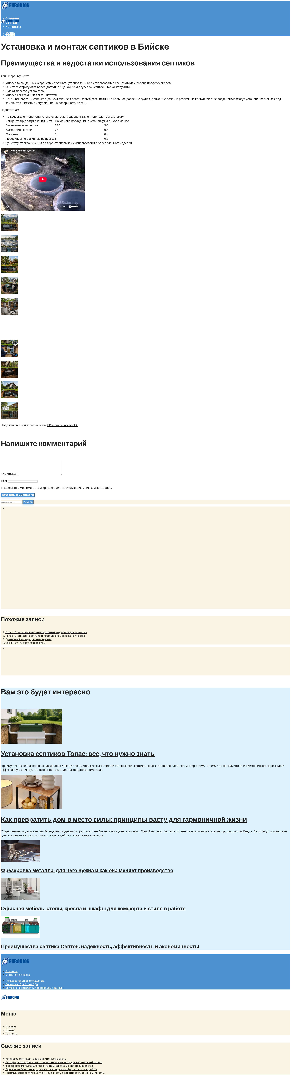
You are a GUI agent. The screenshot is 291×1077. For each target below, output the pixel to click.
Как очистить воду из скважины (25, 642)
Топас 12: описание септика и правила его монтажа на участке (45, 635)
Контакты (13, 27)
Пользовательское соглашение (24, 980)
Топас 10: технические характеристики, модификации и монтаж (46, 632)
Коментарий (9, 474)
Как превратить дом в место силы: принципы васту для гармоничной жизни (124, 820)
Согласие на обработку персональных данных (34, 987)
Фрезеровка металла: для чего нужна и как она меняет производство (87, 870)
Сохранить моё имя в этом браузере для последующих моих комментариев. (58, 488)
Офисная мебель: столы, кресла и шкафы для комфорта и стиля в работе (93, 908)
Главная (10, 1026)
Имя (4, 481)
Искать (28, 502)
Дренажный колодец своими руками (28, 639)
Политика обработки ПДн (21, 984)
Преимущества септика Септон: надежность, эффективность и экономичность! (100, 946)
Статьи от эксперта (17, 974)
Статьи (9, 1030)
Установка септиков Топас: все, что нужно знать (78, 754)
